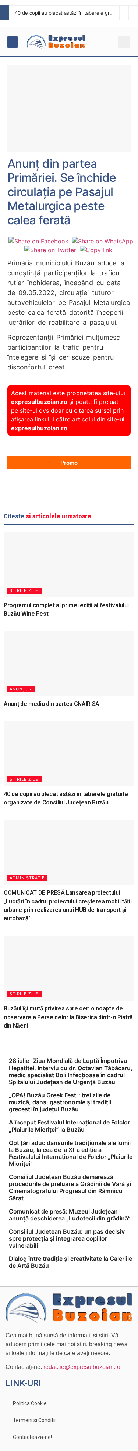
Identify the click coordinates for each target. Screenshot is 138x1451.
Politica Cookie (30, 1403)
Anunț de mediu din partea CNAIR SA (51, 703)
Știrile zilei (25, 590)
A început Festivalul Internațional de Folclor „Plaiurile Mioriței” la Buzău (69, 1126)
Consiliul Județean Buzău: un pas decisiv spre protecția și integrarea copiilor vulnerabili (67, 1238)
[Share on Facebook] (38, 241)
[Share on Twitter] (50, 250)
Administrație (27, 877)
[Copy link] (96, 250)
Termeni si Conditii (34, 1420)
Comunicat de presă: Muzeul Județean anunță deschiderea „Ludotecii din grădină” (70, 1215)
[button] (12, 42)
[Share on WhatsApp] (102, 241)
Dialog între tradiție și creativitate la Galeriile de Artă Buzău (70, 1262)
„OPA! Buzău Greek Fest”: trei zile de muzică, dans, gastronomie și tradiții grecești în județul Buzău (60, 1102)
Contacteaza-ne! (32, 1437)
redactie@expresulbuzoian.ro (81, 1367)
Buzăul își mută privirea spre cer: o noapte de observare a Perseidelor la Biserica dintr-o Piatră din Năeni (68, 1017)
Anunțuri (21, 689)
